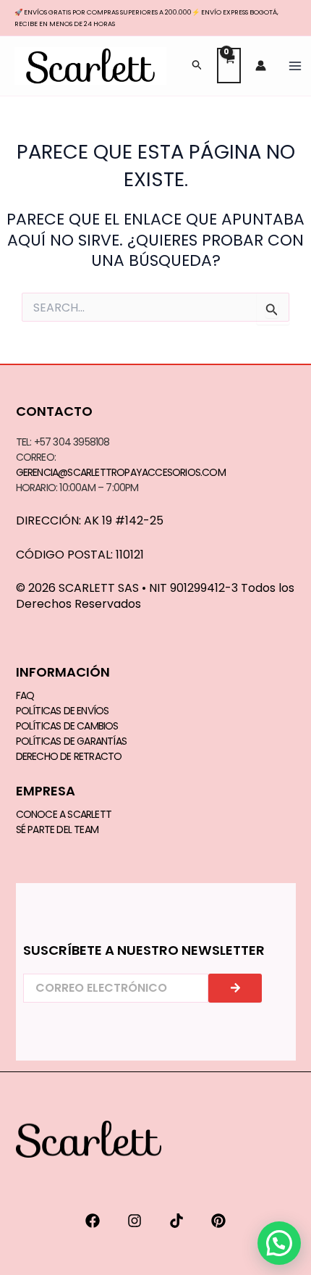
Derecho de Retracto (69, 756)
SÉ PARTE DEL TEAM (57, 829)
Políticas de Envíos (62, 710)
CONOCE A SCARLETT (63, 814)
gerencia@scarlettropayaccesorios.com (121, 472)
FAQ (25, 695)
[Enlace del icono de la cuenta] (260, 65)
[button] (197, 66)
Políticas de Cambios (67, 726)
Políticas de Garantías (71, 741)
